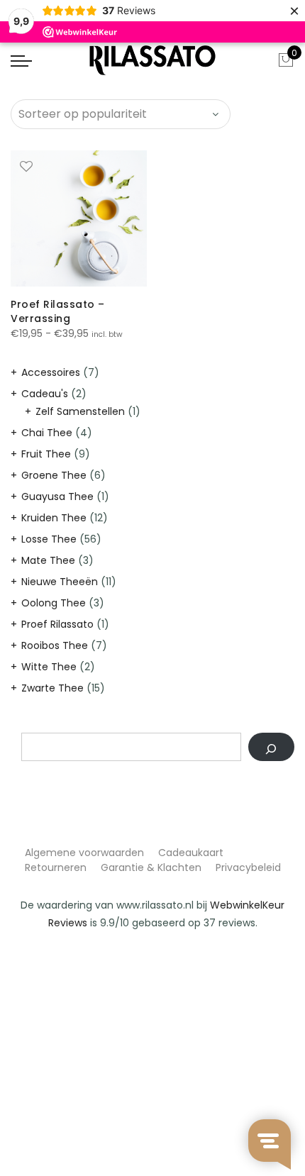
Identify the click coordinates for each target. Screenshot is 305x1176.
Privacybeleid (248, 867)
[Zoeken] (271, 747)
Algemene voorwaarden (84, 852)
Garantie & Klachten (151, 867)
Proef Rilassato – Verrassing (58, 311)
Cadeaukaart (190, 852)
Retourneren (56, 867)
